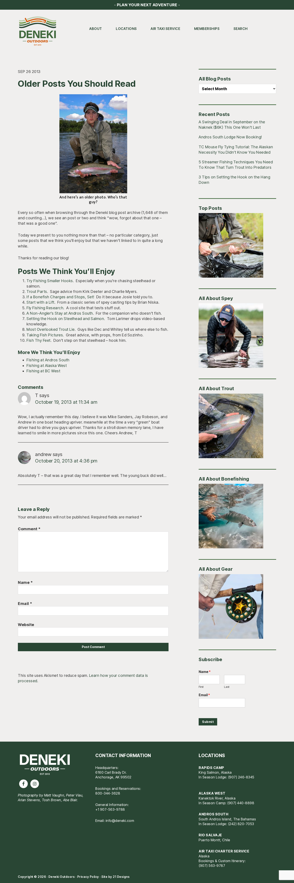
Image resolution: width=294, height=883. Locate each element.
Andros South (213, 814)
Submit (208, 722)
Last (226, 686)
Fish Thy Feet (38, 340)
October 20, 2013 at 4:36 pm (66, 461)
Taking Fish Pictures (44, 335)
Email (25, 603)
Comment (29, 529)
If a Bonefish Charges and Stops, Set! (60, 297)
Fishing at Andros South (48, 360)
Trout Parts (36, 291)
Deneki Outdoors (39, 31)
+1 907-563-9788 (110, 809)
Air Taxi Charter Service (224, 851)
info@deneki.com (120, 820)
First (201, 686)
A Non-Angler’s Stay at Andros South (59, 313)
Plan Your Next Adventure (147, 5)
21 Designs (121, 876)
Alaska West (212, 793)
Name (25, 582)
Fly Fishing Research (44, 308)
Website (26, 624)
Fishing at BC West (43, 371)
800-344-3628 (107, 793)
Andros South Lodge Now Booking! (230, 137)
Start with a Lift (40, 302)
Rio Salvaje (210, 835)
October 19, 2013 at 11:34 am (66, 402)
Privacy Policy (88, 876)
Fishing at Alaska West (46, 365)
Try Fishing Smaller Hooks (49, 280)
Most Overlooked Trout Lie (50, 329)
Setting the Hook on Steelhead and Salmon (65, 318)
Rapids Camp (211, 767)
